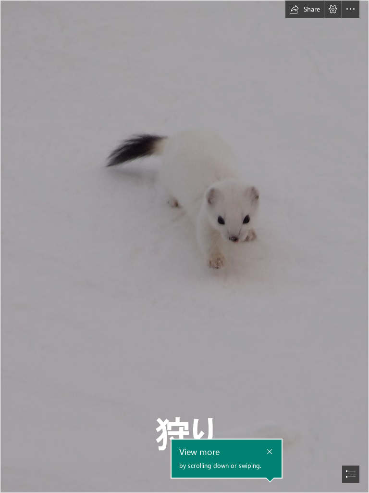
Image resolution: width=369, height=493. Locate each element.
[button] (304, 9)
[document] (184, 246)
